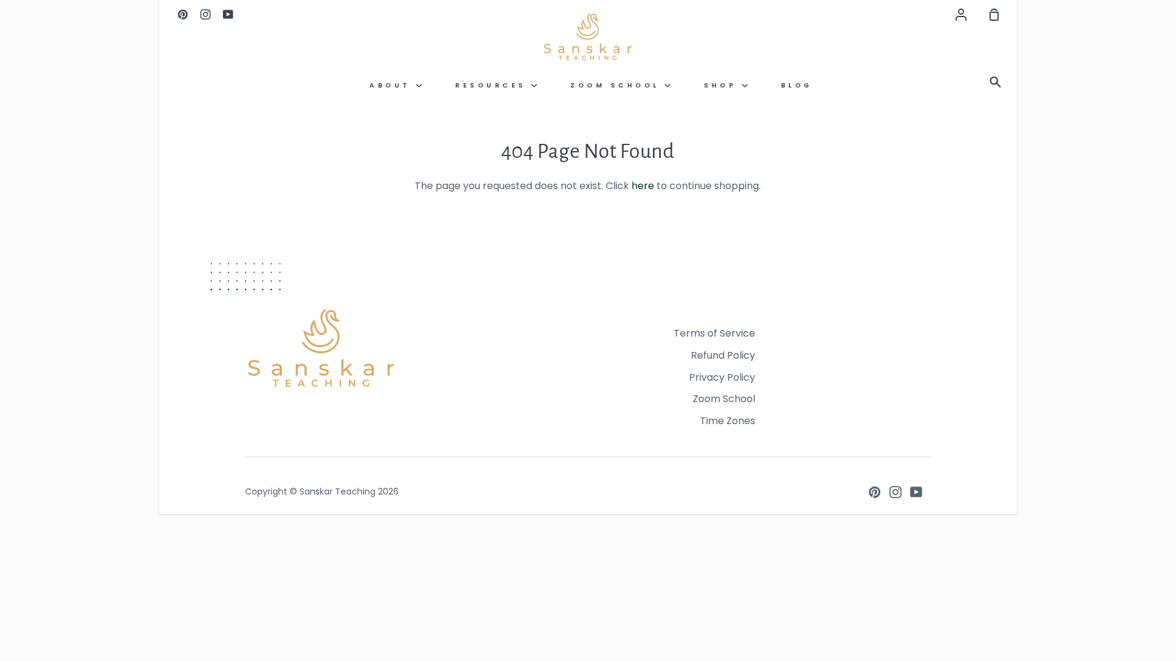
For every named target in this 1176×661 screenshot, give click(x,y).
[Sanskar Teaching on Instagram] (895, 492)
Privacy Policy (722, 377)
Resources (493, 85)
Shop (723, 85)
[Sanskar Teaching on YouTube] (916, 492)
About (392, 85)
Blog (797, 85)
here (642, 186)
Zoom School (617, 85)
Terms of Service (714, 333)
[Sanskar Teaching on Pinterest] (875, 492)
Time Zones (727, 421)
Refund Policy (723, 355)
